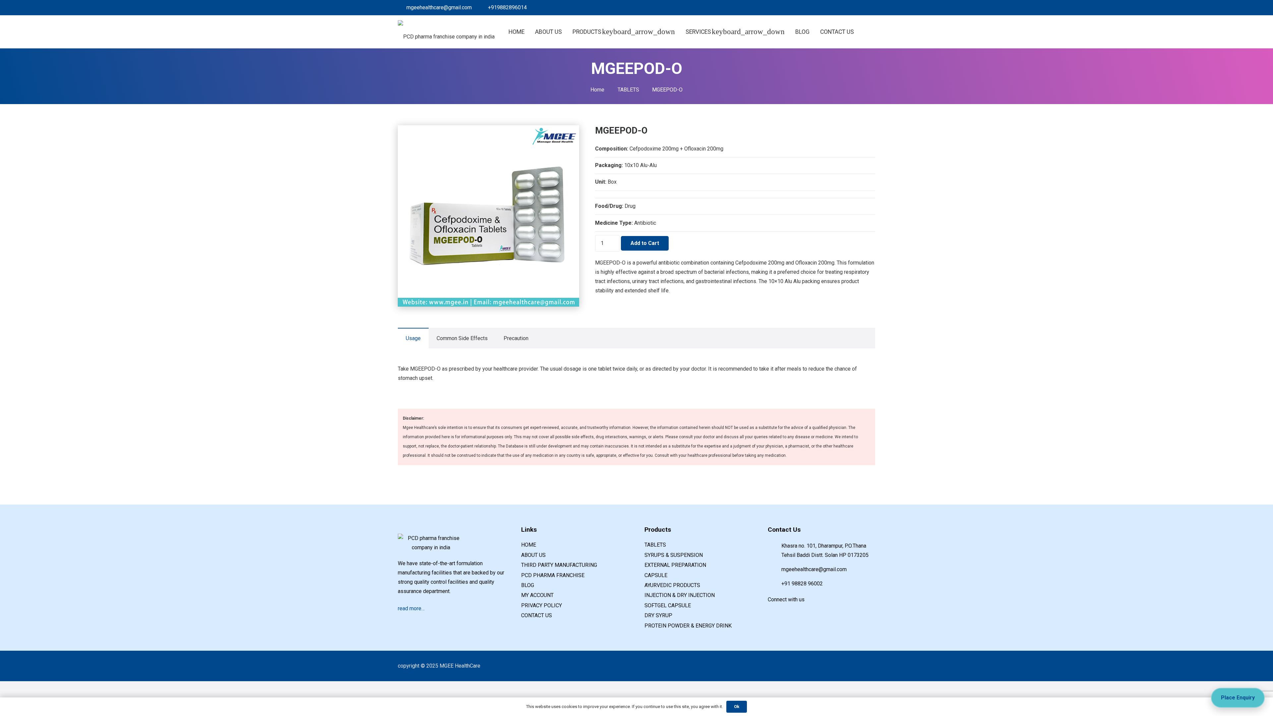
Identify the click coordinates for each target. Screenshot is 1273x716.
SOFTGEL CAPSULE (667, 605)
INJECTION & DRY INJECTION (679, 595)
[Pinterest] (859, 7)
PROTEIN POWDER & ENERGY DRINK (688, 626)
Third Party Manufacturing (559, 565)
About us (533, 555)
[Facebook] (827, 7)
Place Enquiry (1238, 697)
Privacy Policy (541, 605)
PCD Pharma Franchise (552, 575)
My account (537, 595)
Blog (527, 585)
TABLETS (628, 90)
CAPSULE (655, 575)
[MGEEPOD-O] (488, 130)
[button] (861, 32)
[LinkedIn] (838, 7)
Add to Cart (645, 243)
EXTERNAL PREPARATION (675, 565)
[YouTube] (801, 611)
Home (597, 90)
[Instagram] (870, 7)
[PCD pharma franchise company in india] (446, 31)
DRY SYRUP (658, 615)
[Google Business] (848, 7)
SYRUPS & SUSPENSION (673, 555)
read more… (411, 608)
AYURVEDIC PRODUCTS (672, 585)
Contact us (536, 615)
